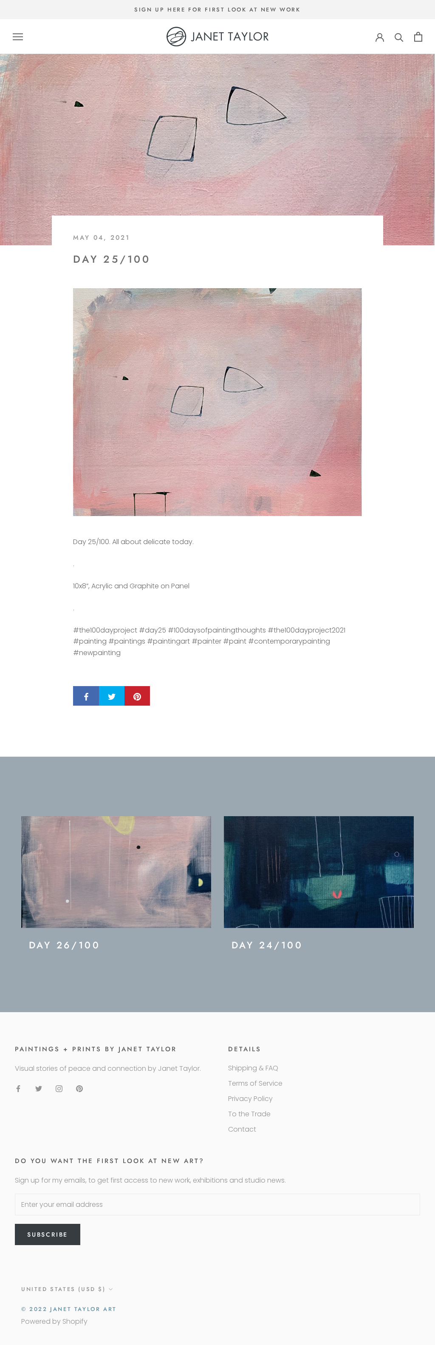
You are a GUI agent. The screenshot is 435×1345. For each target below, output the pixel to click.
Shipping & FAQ (253, 1068)
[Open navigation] (18, 36)
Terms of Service (255, 1083)
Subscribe (47, 1234)
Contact (242, 1129)
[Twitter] (38, 1088)
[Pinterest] (79, 1088)
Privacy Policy (250, 1099)
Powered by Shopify (54, 1321)
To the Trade (249, 1114)
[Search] (399, 36)
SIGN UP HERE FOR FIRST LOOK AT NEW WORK (217, 10)
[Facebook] (18, 1088)
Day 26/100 (64, 945)
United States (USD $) (63, 1289)
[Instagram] (59, 1088)
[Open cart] (418, 37)
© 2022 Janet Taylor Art (69, 1309)
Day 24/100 (267, 945)
